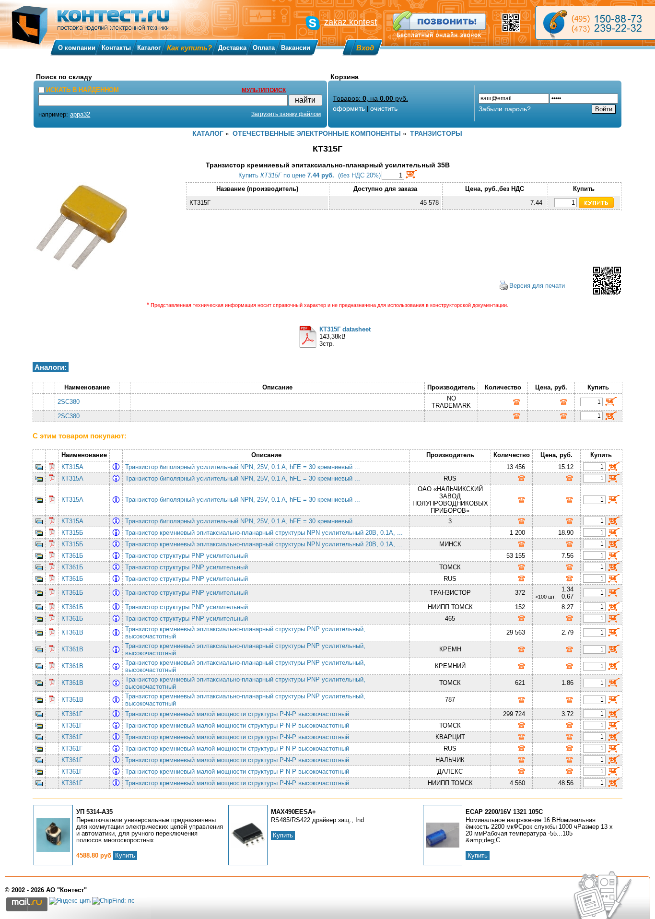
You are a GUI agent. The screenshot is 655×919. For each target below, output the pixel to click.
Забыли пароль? (505, 109)
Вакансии (295, 47)
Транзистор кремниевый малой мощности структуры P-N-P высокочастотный (239, 714)
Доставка (232, 47)
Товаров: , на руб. (370, 98)
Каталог (149, 47)
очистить (384, 108)
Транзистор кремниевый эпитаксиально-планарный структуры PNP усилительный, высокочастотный (245, 632)
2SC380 (69, 401)
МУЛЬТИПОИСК (264, 90)
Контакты (116, 47)
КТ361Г (71, 714)
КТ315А (72, 467)
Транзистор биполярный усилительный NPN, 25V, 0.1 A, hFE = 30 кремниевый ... (244, 467)
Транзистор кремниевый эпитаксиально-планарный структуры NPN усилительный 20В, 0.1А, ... (266, 532)
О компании (76, 47)
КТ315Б (72, 532)
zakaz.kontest (350, 22)
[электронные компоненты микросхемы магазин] (595, 23)
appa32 (80, 114)
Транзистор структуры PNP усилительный (188, 555)
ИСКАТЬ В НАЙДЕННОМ (82, 90)
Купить (125, 855)
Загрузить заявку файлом (286, 114)
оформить (349, 108)
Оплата (264, 47)
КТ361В (72, 632)
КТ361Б (72, 555)
